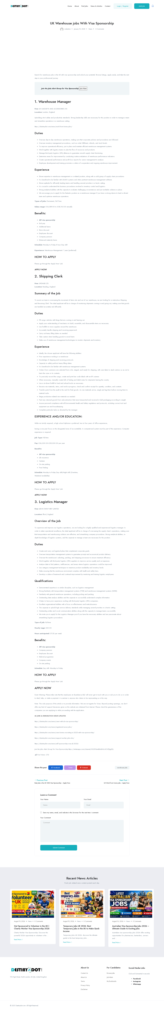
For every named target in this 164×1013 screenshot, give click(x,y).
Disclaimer (84, 989)
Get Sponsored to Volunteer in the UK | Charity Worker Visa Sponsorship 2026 (31, 927)
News (90, 29)
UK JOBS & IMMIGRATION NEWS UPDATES (50, 716)
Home (70, 6)
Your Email (87, 799)
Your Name (44, 799)
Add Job (142, 6)
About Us (84, 977)
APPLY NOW (41, 269)
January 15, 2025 (79, 29)
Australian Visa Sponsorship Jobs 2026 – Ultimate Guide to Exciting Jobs (130, 927)
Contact (107, 6)
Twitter (70, 768)
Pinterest (85, 768)
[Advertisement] (82, 51)
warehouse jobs (122, 768)
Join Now (83, 88)
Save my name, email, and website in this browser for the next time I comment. (71, 812)
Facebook (56, 768)
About (77, 6)
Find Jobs (84, 6)
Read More (17, 939)
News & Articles (96, 6)
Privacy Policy (85, 985)
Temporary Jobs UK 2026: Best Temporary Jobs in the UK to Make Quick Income (81, 929)
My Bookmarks (111, 981)
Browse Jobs (111, 973)
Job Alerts (110, 977)
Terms (83, 981)
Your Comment (45, 817)
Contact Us (84, 973)
